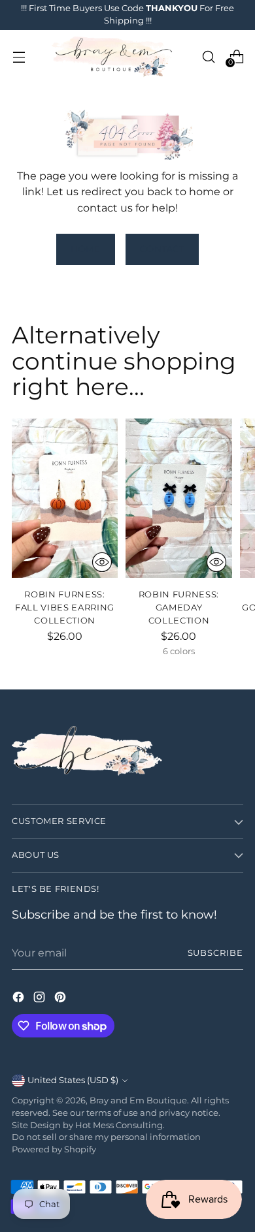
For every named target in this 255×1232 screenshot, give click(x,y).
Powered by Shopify (54, 1149)
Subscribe (215, 953)
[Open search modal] (208, 56)
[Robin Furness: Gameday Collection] (178, 498)
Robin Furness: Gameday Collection (179, 607)
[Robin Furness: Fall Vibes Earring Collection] (65, 498)
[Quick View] (102, 562)
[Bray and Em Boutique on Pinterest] (61, 998)
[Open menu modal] (18, 56)
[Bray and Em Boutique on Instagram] (40, 998)
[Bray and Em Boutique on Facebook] (19, 998)
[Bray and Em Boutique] (113, 56)
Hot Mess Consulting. (120, 1125)
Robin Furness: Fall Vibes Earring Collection (64, 607)
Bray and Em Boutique (138, 1100)
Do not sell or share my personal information (106, 1137)
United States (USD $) (72, 1080)
